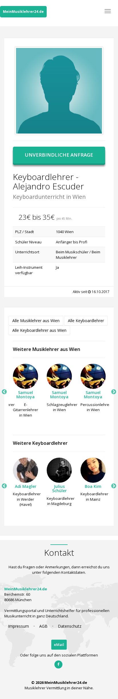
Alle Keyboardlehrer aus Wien (39, 330)
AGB (43, 626)
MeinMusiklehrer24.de (23, 11)
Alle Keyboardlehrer (86, 320)
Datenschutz (69, 626)
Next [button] (114, 392)
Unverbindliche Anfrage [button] (59, 154)
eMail (59, 644)
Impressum (18, 626)
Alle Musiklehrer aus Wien (36, 320)
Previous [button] (4, 392)
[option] (25, 392)
